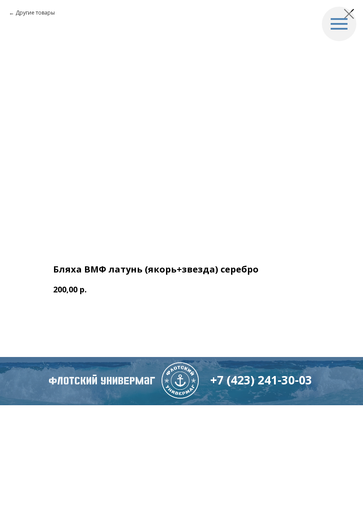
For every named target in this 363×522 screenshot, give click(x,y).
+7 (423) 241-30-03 (261, 380)
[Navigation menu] (339, 24)
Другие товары (35, 12)
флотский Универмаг (102, 380)
